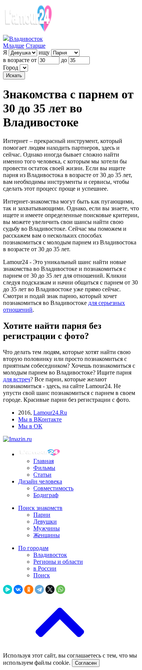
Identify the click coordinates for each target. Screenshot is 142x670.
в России (44, 568)
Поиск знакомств (40, 508)
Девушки (45, 521)
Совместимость (53, 488)
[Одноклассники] (28, 589)
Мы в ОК (30, 426)
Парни (41, 514)
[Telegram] (39, 589)
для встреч (16, 379)
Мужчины (46, 528)
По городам (33, 548)
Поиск (41, 575)
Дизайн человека (40, 481)
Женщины (46, 535)
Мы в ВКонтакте (40, 419)
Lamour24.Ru (50, 412)
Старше (35, 45)
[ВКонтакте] (18, 589)
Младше (13, 45)
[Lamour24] (41, 454)
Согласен (86, 663)
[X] (50, 589)
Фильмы (44, 468)
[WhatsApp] (60, 589)
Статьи (42, 474)
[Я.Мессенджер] (7, 589)
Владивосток (50, 555)
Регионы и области (58, 561)
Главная (43, 461)
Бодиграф (45, 495)
